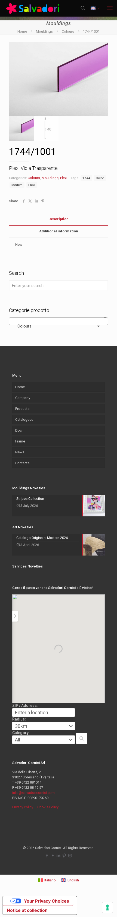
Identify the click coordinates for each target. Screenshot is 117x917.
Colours (68, 31)
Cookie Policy (48, 807)
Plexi (63, 178)
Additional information (58, 231)
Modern (17, 185)
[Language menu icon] (95, 8)
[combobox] (58, 321)
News (19, 452)
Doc (18, 430)
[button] (81, 738)
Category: (21, 733)
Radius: (19, 719)
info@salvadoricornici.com (33, 793)
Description (58, 219)
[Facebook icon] (47, 855)
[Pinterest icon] (64, 855)
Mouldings (44, 31)
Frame (20, 441)
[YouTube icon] (53, 855)
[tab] (58, 219)
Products (22, 409)
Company (22, 398)
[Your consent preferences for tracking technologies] (107, 907)
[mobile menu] (109, 8)
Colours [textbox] (57, 326)
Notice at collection (27, 910)
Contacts (22, 463)
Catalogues (24, 419)
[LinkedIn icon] (59, 855)
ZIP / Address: (25, 705)
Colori (100, 178)
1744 (86, 178)
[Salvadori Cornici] (33, 8)
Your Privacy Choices (46, 901)
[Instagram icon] (70, 855)
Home (22, 31)
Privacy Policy (22, 807)
